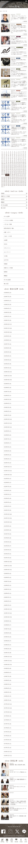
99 (8, 162)
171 (8, 170)
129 (21, 165)
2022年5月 (6, 494)
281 (23, 182)
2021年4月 (6, 545)
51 (8, 157)
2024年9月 (6, 383)
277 (15, 182)
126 (15, 165)
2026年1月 (6, 320)
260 (4, 181)
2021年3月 (6, 549)
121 (4, 165)
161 (12, 169)
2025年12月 (6, 324)
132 (2, 166)
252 (12, 180)
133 (4, 166)
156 (2, 169)
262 (8, 181)
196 (10, 173)
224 (4, 177)
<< (2, 151)
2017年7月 (6, 723)
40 (10, 155)
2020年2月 (6, 601)
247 (2, 180)
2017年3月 (6, 739)
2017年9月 (6, 716)
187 (17, 171)
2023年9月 (6, 431)
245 (23, 178)
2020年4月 (6, 593)
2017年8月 (6, 720)
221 (23, 175)
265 (15, 181)
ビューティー (7, 252)
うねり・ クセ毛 (8, 236)
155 (25, 167)
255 (19, 180)
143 (25, 166)
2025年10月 (6, 332)
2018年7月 (6, 676)
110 (6, 163)
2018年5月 (6, 684)
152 (19, 167)
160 (10, 169)
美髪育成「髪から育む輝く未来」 (18, 764)
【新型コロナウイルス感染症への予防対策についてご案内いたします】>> (18, 104)
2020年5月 (6, 589)
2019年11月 (6, 613)
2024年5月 (6, 399)
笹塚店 (5, 263)
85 (4, 161)
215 (10, 175)
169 (4, 170)
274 (8, 182)
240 (12, 178)
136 (10, 166)
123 (8, 165)
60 (2, 158)
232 (21, 177)
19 (16, 152)
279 (19, 182)
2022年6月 (6, 490)
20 (18, 152)
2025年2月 (6, 363)
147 (8, 167)
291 (19, 184)
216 (12, 175)
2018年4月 (6, 688)
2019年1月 (6, 652)
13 (4, 152)
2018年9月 (6, 668)
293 (23, 184)
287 (10, 184)
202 (23, 173)
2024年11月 (6, 375)
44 (18, 155)
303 (19, 185)
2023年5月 (6, 447)
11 (25, 151)
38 (6, 155)
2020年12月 (6, 561)
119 (25, 163)
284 (4, 184)
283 (2, 184)
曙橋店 (5, 275)
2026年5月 (6, 304)
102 (15, 162)
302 (17, 185)
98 (6, 162)
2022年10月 (6, 474)
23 (25, 152)
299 (10, 185)
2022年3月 (6, 502)
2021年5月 (6, 542)
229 (15, 177)
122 (6, 165)
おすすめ (6, 260)
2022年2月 (6, 506)
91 (16, 161)
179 (25, 170)
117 (21, 163)
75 (8, 159)
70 (23, 158)
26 (6, 154)
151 (17, 167)
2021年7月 (6, 534)
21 (21, 152)
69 (21, 158)
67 (16, 158)
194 (6, 173)
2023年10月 (6, 427)
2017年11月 (6, 708)
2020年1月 (6, 605)
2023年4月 (6, 451)
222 (25, 175)
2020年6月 (6, 585)
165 (21, 169)
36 (2, 155)
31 (16, 154)
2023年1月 (6, 462)
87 (8, 161)
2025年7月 (6, 344)
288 (12, 184)
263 (10, 181)
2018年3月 (6, 692)
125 (12, 165)
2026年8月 (6, 292)
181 (4, 171)
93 (21, 161)
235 (2, 178)
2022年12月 (6, 466)
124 (10, 165)
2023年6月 (6, 443)
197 (12, 173)
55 (16, 157)
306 (25, 185)
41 (12, 155)
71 (25, 158)
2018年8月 (6, 672)
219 (19, 175)
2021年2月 (6, 553)
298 (8, 185)
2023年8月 (6, 435)
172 (10, 170)
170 (6, 170)
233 (23, 177)
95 (25, 161)
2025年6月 (6, 348)
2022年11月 (6, 470)
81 (21, 159)
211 (18, 174)
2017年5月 (6, 731)
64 (10, 158)
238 (8, 178)
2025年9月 (6, 336)
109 (4, 163)
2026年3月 (6, 312)
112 (10, 163)
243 (19, 178)
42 (14, 155)
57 (21, 157)
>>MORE (25, 21)
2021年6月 (6, 538)
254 (17, 180)
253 (15, 180)
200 (19, 173)
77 (12, 159)
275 (10, 182)
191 (25, 171)
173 (12, 170)
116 (19, 163)
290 (17, 184)
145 (4, 167)
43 (16, 155)
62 (6, 158)
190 (23, 171)
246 (25, 178)
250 (8, 180)
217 (14, 175)
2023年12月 (6, 419)
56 (18, 157)
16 (10, 152)
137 (12, 166)
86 (6, 161)
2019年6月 (6, 633)
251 (10, 180)
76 (10, 159)
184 (10, 171)
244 (21, 178)
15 (8, 152)
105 (21, 162)
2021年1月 (6, 557)
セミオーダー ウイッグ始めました (18, 772)
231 (19, 177)
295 (2, 185)
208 (12, 174)
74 (6, 159)
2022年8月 (6, 482)
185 (12, 171)
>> (4, 186)
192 (2, 173)
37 (4, 155)
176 (19, 170)
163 (17, 169)
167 (25, 169)
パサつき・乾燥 (8, 224)
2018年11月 (6, 660)
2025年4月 (6, 356)
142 (23, 166)
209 (14, 174)
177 (21, 170)
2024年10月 (6, 379)
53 (12, 157)
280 (21, 182)
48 (2, 157)
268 (21, 181)
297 (6, 185)
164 (19, 169)
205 (4, 174)
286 (8, 184)
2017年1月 (6, 747)
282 (25, 182)
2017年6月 (6, 727)
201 (21, 173)
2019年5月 (6, 636)
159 (8, 169)
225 (6, 177)
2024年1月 (6, 415)
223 (2, 177)
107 (25, 162)
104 (19, 162)
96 (2, 162)
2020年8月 (6, 577)
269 (23, 181)
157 (4, 169)
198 (15, 173)
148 (10, 167)
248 (4, 180)
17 (12, 152)
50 (6, 157)
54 (14, 157)
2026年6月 (6, 300)
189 (21, 171)
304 (21, 185)
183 (8, 171)
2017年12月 (6, 704)
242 (17, 178)
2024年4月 (6, 403)
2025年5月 (6, 352)
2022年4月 (6, 498)
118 (23, 163)
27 (8, 154)
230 (17, 177)
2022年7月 (6, 486)
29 (12, 154)
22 (23, 152)
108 (2, 163)
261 (6, 181)
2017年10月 (6, 712)
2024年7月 (6, 391)
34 (23, 154)
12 (2, 152)
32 (18, 154)
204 (2, 174)
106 (23, 162)
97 (4, 162)
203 (25, 173)
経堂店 (5, 271)
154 (23, 167)
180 (2, 171)
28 (10, 154)
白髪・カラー (7, 232)
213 (23, 174)
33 (21, 154)
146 (6, 167)
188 (19, 171)
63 (8, 158)
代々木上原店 (7, 279)
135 (8, 166)
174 (15, 170)
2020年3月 (6, 597)
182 (6, 171)
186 (15, 171)
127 (17, 165)
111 (8, 163)
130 (23, 165)
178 (23, 170)
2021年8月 (6, 530)
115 (17, 163)
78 (14, 159)
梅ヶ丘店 (6, 283)
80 (18, 159)
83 (25, 159)
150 (15, 167)
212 (21, 174)
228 (12, 177)
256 (21, 180)
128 (19, 165)
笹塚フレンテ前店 (8, 267)
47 (25, 155)
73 (4, 159)
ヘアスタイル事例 (8, 220)
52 (10, 157)
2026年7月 (6, 296)
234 (25, 177)
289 (15, 184)
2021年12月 (6, 514)
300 (12, 185)
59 (25, 157)
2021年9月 (6, 526)
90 (14, 161)
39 (8, 155)
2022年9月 (6, 478)
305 (23, 185)
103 (17, 162)
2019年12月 (6, 609)
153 (21, 167)
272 (4, 182)
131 (25, 165)
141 (21, 166)
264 (12, 181)
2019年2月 (6, 648)
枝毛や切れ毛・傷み (9, 228)
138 (15, 166)
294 (25, 184)
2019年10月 (6, 617)
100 (10, 162)
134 (6, 166)
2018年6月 (6, 680)
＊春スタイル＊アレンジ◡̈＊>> (18, 16)
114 (14, 163)
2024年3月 (6, 407)
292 (21, 184)
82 (23, 159)
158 (6, 169)
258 (25, 180)
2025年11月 (6, 328)
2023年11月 (6, 423)
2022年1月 (6, 510)
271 (2, 182)
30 (14, 154)
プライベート (7, 248)
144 (2, 167)
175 (17, 170)
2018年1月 (6, 700)
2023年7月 (6, 439)
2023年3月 (6, 454)
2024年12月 (6, 371)
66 (14, 158)
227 (10, 177)
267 (19, 181)
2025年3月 (6, 359)
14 (6, 152)
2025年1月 (6, 367)
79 (16, 159)
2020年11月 (6, 565)
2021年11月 (6, 518)
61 (4, 158)
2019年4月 (6, 640)
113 (12, 163)
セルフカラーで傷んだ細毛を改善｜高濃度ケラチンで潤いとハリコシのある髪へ (18, 803)
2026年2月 (6, 316)
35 (25, 154)
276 (12, 182)
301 (15, 185)
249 (6, 180)
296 (4, 185)
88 (10, 161)
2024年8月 (6, 387)
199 (17, 173)
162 (15, 169)
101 (12, 162)
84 (2, 161)
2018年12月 (6, 656)
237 (6, 178)
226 (8, 177)
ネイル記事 (6, 216)
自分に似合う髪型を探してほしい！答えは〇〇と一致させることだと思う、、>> (18, 27)
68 (18, 158)
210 (16, 174)
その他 (5, 256)
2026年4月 (6, 308)
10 (23, 151)
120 (2, 165)
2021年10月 (6, 522)
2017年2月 (6, 743)
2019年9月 (6, 621)
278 (17, 182)
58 (23, 157)
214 (25, 174)
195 (8, 173)
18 (14, 152)
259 (2, 181)
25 (4, 154)
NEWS (5, 244)
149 (12, 167)
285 (6, 184)
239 (10, 178)
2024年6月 (6, 395)
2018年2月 (6, 696)
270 (25, 181)
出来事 (5, 240)
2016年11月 (6, 755)
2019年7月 (6, 629)
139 (17, 166)
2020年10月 (6, 569)
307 (2, 186)
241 (15, 178)
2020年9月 (6, 573)
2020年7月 (6, 581)
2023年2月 (6, 458)
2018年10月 (6, 664)
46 (23, 155)
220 (21, 175)
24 (2, 154)
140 (19, 166)
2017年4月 (6, 735)
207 (10, 174)
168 (2, 170)
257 (23, 180)
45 (21, 155)
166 (23, 169)
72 (2, 159)
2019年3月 (6, 644)
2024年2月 (6, 411)
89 (12, 161)
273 (6, 182)
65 (12, 158)
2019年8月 (6, 625)
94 (23, 161)
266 (17, 181)
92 (18, 161)
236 (4, 178)
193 (4, 173)
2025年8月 (6, 340)
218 (16, 175)
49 (4, 157)
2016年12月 (6, 751)
